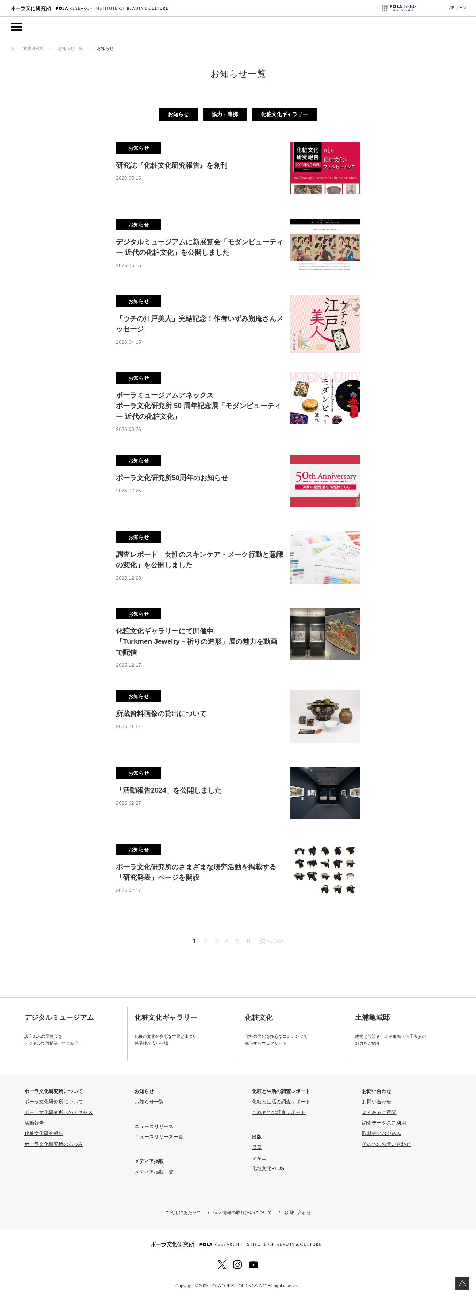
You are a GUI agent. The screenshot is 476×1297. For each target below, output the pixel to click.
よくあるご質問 (379, 1112)
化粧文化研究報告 (43, 1133)
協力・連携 (225, 114)
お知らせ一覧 (70, 48)
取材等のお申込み (381, 1133)
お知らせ (178, 114)
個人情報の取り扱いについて (242, 1212)
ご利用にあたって (183, 1212)
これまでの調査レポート (279, 1112)
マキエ (259, 1158)
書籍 (257, 1147)
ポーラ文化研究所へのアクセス (58, 1112)
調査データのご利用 (384, 1123)
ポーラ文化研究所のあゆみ (53, 1144)
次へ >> (271, 941)
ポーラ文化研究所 (27, 48)
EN (462, 7)
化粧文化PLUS (268, 1168)
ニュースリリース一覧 (159, 1137)
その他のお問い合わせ (386, 1144)
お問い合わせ (376, 1101)
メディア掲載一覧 (154, 1172)
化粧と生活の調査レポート (281, 1101)
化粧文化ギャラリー (284, 114)
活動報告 (34, 1123)
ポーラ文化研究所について (53, 1101)
